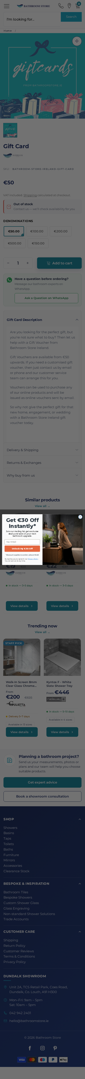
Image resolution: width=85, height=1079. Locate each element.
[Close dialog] (80, 517)
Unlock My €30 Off (22, 548)
